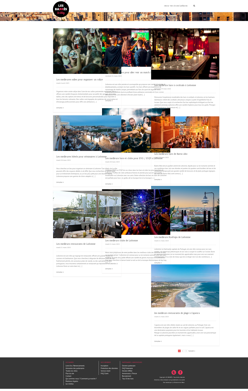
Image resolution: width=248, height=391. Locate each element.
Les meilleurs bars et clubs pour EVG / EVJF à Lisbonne (134, 158)
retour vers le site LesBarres (176, 6)
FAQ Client (104, 373)
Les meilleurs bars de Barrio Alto (170, 153)
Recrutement (126, 376)
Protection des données (109, 368)
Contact (68, 376)
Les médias (70, 384)
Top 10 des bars (128, 379)
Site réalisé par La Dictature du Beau (174, 382)
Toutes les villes (72, 371)
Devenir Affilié (127, 371)
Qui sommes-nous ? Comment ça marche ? (81, 379)
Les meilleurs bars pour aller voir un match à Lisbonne (133, 72)
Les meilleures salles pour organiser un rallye (79, 79)
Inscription (104, 366)
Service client (105, 371)
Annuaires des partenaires (75, 368)
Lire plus (59, 108)
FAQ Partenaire (127, 368)
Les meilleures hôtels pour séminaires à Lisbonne (81, 156)
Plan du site (70, 373)
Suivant (191, 351)
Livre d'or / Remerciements (75, 366)
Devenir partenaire (128, 366)
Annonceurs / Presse (129, 373)
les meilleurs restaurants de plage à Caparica (177, 313)
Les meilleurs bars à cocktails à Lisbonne (175, 85)
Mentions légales (72, 381)
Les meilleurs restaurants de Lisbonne (75, 243)
